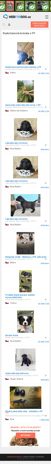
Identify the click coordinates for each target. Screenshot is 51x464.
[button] (46, 17)
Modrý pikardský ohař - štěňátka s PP (24, 411)
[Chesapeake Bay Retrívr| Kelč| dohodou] (19, 6)
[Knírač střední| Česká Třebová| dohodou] (42, 6)
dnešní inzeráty (29, 457)
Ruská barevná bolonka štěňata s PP (23, 67)
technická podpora (14, 457)
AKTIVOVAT (26, 435)
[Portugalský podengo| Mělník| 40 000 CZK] (10, 6)
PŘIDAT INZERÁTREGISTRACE (40, 24)
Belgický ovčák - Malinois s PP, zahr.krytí (25, 257)
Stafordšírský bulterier (17, 373)
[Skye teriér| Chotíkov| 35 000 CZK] (30, 6)
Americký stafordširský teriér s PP (23, 105)
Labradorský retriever (16, 143)
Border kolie (11, 335)
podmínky (40, 457)
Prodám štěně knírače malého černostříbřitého (20, 296)
